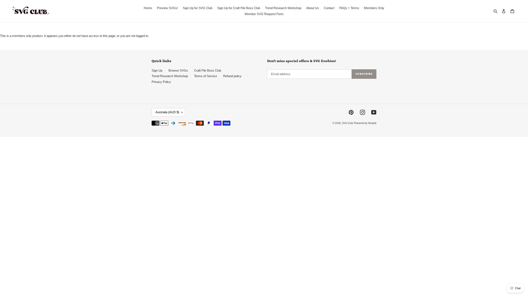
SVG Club (347, 123)
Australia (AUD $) (167, 112)
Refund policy (232, 76)
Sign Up (157, 70)
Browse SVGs (178, 70)
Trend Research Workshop (170, 76)
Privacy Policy (161, 82)
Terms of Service (205, 76)
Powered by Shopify (365, 123)
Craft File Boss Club (207, 70)
